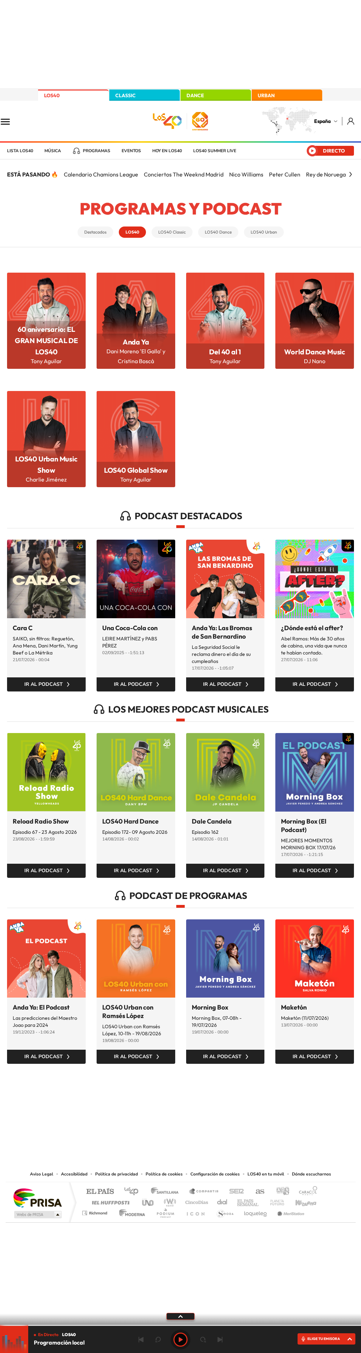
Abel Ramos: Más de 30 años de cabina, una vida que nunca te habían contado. (314, 645)
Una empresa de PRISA (37, 1197)
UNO (148, 1200)
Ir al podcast (43, 684)
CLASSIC (125, 95)
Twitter (180, 1098)
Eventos (131, 151)
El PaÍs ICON (195, 1211)
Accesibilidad (74, 1174)
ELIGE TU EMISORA (323, 1338)
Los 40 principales (134, 1191)
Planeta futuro (274, 1200)
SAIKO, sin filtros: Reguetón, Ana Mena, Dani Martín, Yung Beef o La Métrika (45, 645)
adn (280, 1191)
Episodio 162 (205, 832)
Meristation (290, 1211)
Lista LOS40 (20, 151)
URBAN (266, 95)
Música (52, 151)
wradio (169, 1200)
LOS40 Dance (218, 232)
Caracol (306, 1191)
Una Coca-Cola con (130, 628)
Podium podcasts (165, 1211)
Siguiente (220, 1339)
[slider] (180, 1325)
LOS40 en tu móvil (265, 1174)
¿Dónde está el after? (312, 628)
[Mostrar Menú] (10, 121)
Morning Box (210, 1007)
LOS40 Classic (172, 232)
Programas (96, 151)
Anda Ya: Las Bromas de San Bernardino (222, 632)
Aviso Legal (41, 1174)
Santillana (166, 1191)
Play (180, 1339)
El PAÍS (99, 1191)
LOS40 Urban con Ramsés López (127, 1011)
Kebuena (299, 1200)
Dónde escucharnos (311, 1174)
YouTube (166, 1098)
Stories (222, 1098)
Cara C (22, 628)
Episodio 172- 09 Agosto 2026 (134, 832)
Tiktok (152, 1098)
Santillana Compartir (204, 1191)
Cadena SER (234, 1191)
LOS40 (52, 95)
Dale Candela (212, 821)
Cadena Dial (222, 1200)
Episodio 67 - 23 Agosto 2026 (45, 832)
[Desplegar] (180, 1316)
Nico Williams (246, 174)
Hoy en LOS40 (167, 151)
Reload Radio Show (41, 821)
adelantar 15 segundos (203, 1339)
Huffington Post (109, 1200)
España (322, 121)
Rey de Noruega (326, 174)
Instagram (138, 1098)
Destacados (95, 232)
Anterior (141, 1339)
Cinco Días (196, 1200)
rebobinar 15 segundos (158, 1339)
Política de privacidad (116, 1174)
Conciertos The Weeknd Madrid (184, 174)
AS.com (257, 1191)
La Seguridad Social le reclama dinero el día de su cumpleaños (221, 654)
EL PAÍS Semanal (248, 1200)
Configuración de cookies (215, 1174)
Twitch (208, 1098)
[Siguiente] (350, 174)
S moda (225, 1211)
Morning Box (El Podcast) (303, 825)
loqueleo (256, 1211)
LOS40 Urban (264, 232)
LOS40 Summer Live (214, 151)
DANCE (195, 95)
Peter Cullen (284, 174)
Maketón (294, 1007)
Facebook (194, 1098)
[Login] (351, 121)
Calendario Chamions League (101, 174)
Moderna (130, 1211)
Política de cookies (164, 1174)
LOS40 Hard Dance (130, 821)
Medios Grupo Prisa (37, 1214)
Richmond (95, 1211)
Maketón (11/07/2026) (305, 1018)
